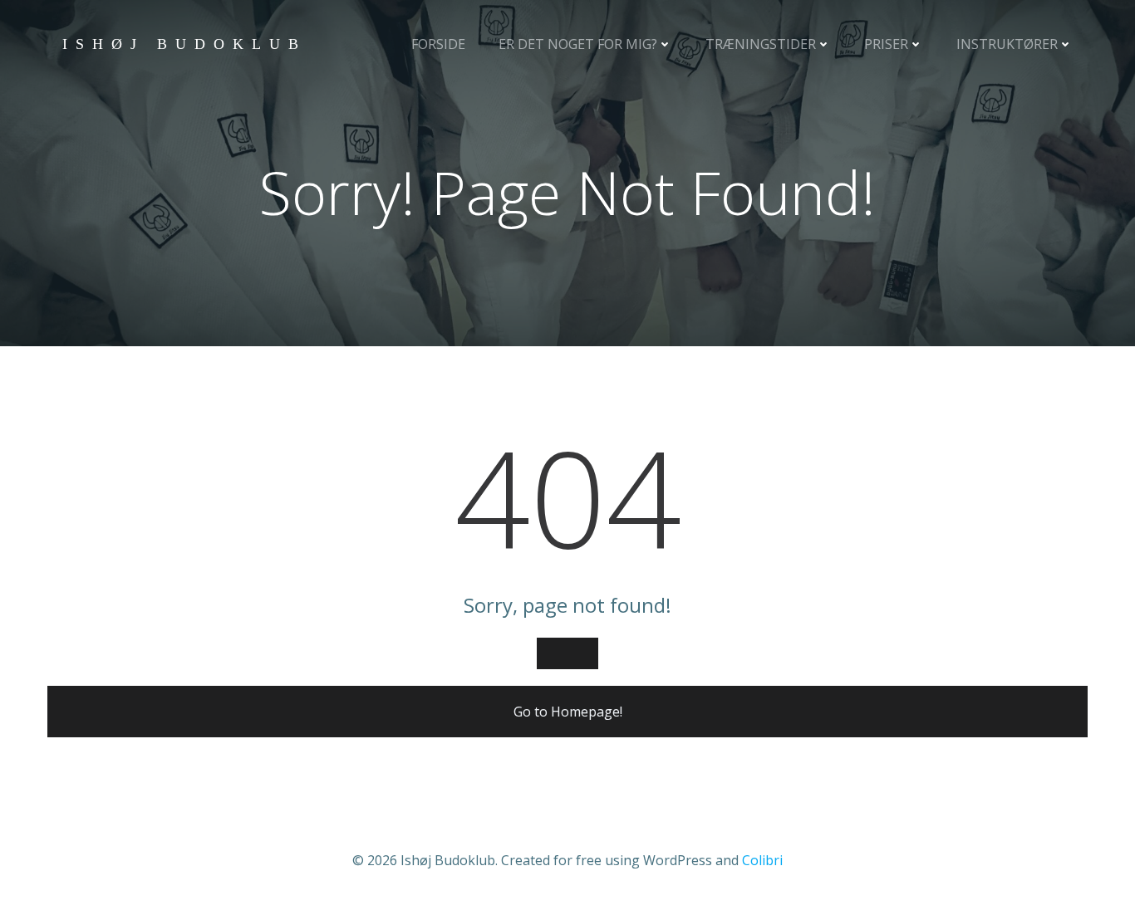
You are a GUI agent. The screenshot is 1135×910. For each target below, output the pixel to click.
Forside (438, 44)
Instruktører (1007, 44)
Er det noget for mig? (578, 44)
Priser (886, 44)
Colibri (762, 860)
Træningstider (760, 44)
